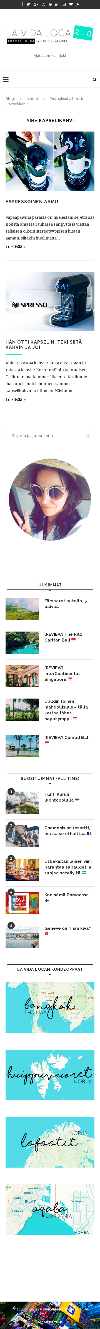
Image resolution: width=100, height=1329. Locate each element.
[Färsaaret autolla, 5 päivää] (22, 609)
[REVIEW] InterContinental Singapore (62, 673)
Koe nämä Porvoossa (66, 894)
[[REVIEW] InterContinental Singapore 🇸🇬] (22, 676)
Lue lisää (14, 246)
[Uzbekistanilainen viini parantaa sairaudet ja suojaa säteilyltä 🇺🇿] (22, 870)
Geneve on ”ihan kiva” (67, 928)
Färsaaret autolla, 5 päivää (65, 603)
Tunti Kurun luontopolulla (59, 797)
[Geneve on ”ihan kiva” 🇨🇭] (22, 937)
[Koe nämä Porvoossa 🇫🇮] (22, 903)
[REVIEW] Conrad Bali (66, 737)
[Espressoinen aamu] (50, 161)
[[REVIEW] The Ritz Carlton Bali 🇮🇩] (22, 643)
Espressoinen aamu (32, 201)
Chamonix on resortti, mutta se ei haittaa (67, 830)
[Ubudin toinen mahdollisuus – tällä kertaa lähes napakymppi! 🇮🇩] (22, 710)
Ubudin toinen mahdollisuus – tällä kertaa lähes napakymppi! (66, 710)
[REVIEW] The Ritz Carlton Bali (63, 637)
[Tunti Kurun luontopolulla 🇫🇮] (22, 803)
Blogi (10, 99)
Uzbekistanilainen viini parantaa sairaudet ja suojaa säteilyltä (68, 867)
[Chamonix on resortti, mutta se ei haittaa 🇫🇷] (22, 836)
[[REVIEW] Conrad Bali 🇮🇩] (22, 746)
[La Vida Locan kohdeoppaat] (50, 984)
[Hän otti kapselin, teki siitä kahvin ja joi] (50, 301)
